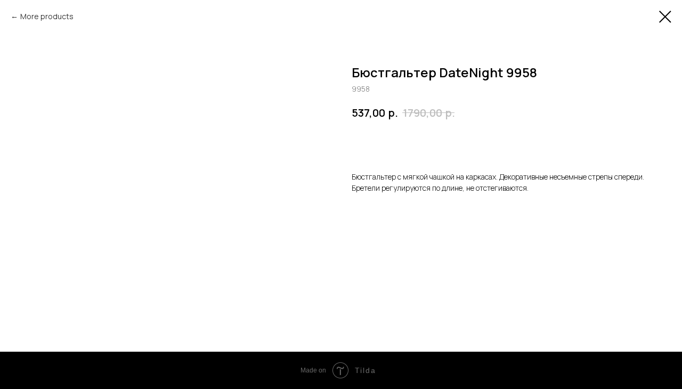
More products (47, 16)
